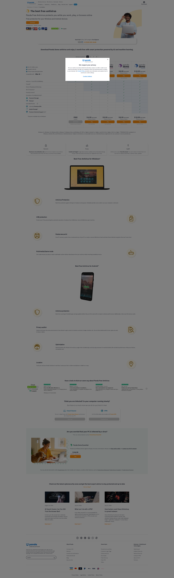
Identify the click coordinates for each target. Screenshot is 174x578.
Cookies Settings (87, 76)
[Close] (107, 59)
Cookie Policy (81, 71)
